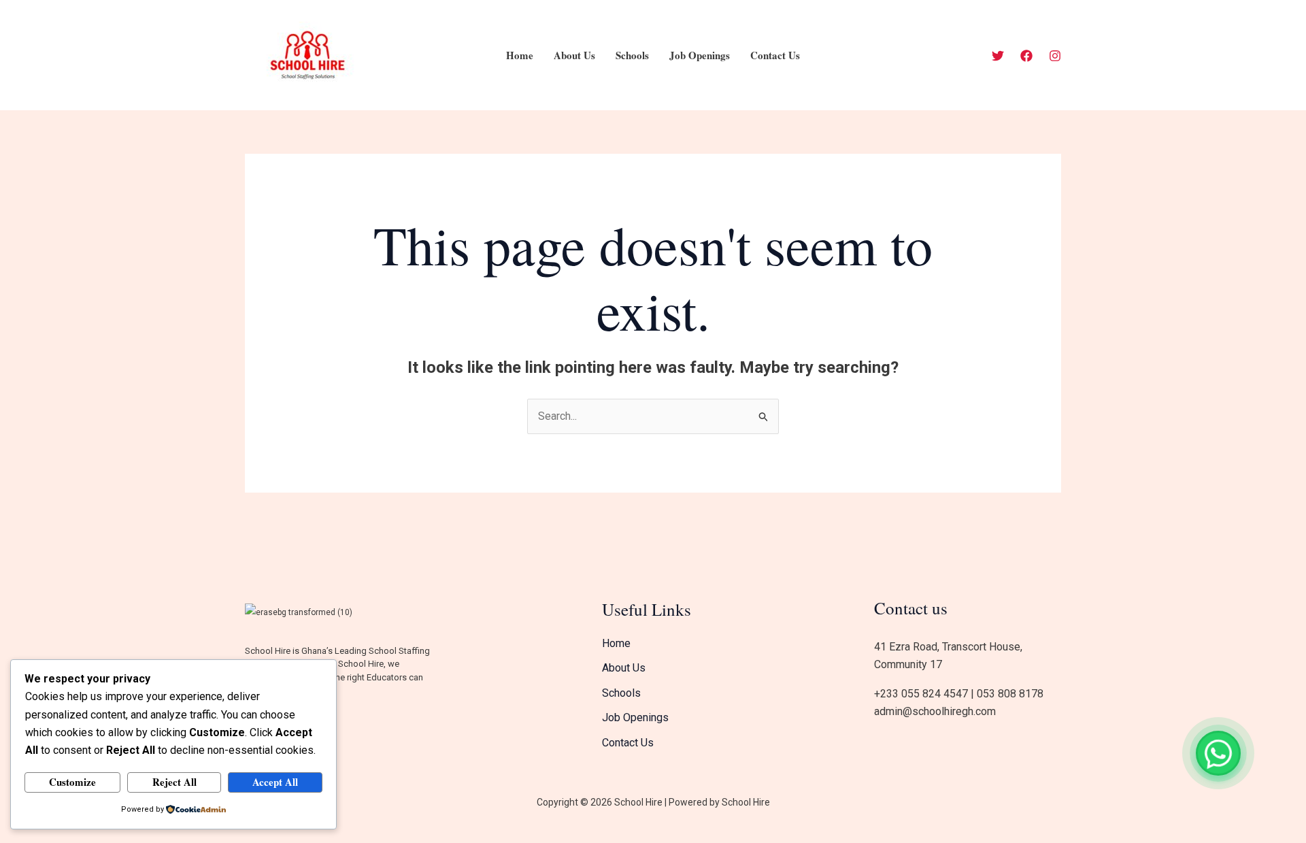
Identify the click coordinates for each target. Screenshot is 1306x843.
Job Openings (699, 55)
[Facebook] (1026, 56)
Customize (72, 781)
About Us (574, 55)
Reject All (174, 781)
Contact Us (775, 55)
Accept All (275, 781)
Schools (632, 55)
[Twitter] (998, 56)
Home (519, 55)
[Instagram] (1055, 56)
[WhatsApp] (1218, 753)
